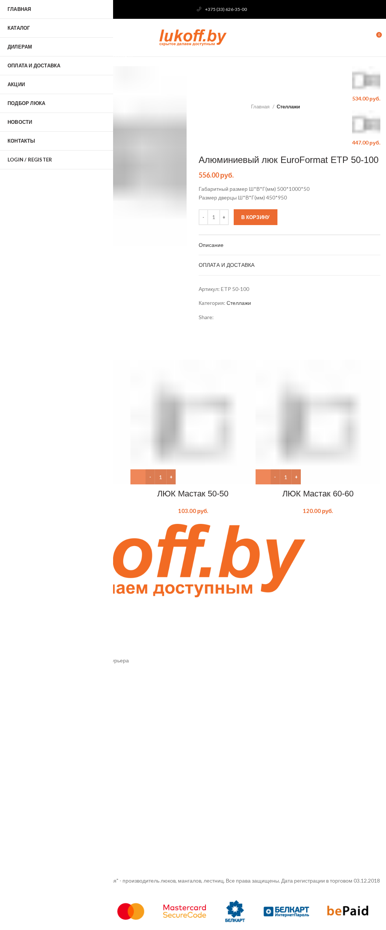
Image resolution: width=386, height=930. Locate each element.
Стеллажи (288, 107)
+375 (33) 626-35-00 (226, 9)
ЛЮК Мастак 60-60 (318, 493)
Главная (261, 107)
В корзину (255, 217)
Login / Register (30, 160)
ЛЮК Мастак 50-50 (192, 493)
